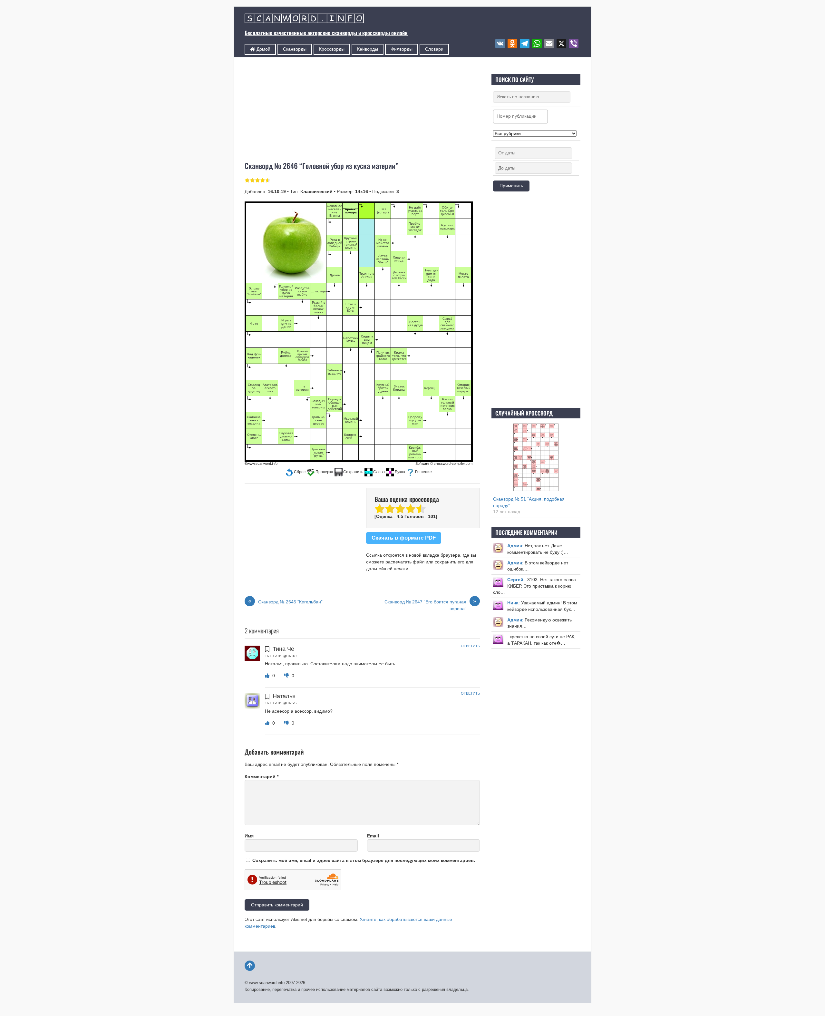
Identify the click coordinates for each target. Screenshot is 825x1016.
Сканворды (294, 49)
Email (373, 835)
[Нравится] (268, 675)
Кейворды (367, 49)
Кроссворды (332, 49)
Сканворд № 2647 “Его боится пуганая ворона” (430, 605)
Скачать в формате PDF (404, 538)
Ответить (470, 646)
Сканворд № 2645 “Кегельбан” (285, 601)
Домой (262, 49)
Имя (249, 835)
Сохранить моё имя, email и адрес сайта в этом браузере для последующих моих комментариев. (363, 860)
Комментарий (261, 776)
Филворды (401, 49)
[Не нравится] (287, 675)
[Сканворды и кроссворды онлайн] (304, 19)
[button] (295, 472)
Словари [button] (434, 49)
